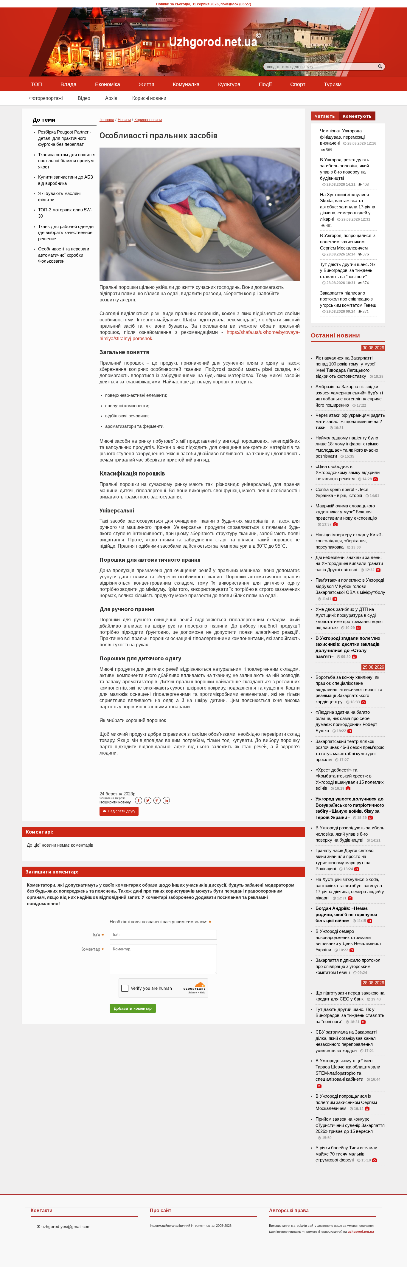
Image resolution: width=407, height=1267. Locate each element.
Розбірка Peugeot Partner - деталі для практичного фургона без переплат (64, 138)
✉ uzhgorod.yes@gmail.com (64, 1226)
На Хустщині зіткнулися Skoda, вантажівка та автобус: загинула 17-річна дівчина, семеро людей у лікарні (347, 207)
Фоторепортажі (46, 98)
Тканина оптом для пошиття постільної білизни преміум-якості (66, 160)
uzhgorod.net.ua (361, 1231)
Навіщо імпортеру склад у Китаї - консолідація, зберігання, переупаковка (349, 540)
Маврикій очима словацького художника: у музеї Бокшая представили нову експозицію (346, 512)
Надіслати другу (119, 811)
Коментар (92, 950)
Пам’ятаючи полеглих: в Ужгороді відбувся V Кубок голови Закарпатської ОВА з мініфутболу (350, 586)
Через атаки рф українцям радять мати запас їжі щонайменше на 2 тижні (350, 421)
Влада (68, 84)
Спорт (297, 84)
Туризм (332, 84)
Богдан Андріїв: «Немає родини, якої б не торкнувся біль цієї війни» (346, 914)
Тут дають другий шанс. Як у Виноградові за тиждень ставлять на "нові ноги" (347, 270)
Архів (111, 98)
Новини (124, 119)
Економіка (107, 84)
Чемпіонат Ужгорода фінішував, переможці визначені (342, 136)
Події (265, 84)
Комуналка (186, 84)
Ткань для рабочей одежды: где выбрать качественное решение (67, 232)
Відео (84, 98)
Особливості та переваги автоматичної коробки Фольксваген (63, 255)
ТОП (36, 84)
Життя (146, 84)
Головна (107, 119)
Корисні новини (149, 98)
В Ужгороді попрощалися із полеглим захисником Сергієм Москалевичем (347, 241)
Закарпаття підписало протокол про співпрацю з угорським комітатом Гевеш (348, 299)
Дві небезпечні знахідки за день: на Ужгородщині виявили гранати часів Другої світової (349, 563)
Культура (229, 84)
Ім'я (98, 935)
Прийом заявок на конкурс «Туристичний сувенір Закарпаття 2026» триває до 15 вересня (350, 1125)
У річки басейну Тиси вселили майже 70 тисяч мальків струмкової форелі (346, 1153)
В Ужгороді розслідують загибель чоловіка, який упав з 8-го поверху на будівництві (350, 833)
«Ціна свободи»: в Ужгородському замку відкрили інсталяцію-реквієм (348, 472)
